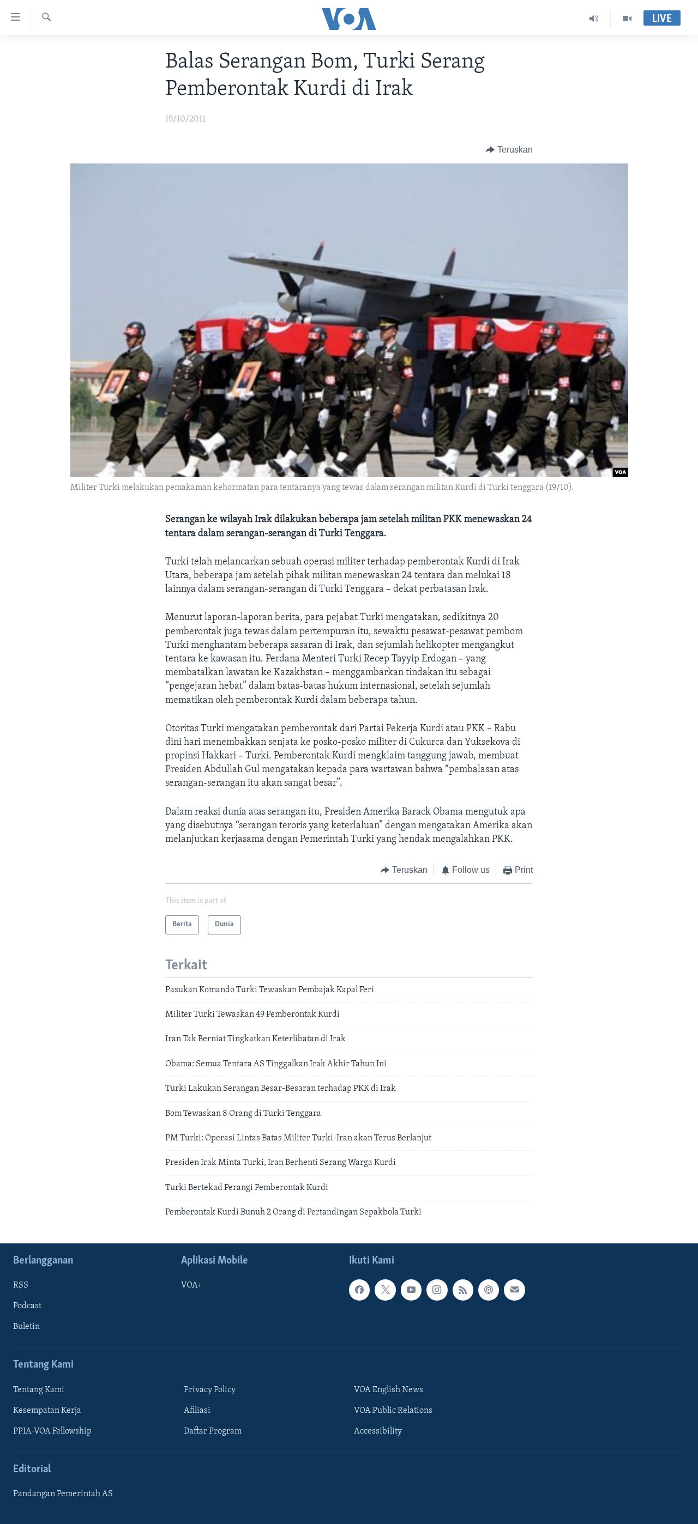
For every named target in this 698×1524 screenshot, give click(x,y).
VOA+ (191, 1285)
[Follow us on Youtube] (411, 1289)
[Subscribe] (514, 1289)
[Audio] (594, 18)
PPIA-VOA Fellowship (52, 1430)
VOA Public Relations (393, 1410)
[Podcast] (488, 1289)
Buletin (26, 1326)
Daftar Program (213, 1430)
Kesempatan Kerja (47, 1410)
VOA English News (388, 1389)
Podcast (27, 1306)
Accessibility (378, 1430)
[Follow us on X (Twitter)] (385, 1289)
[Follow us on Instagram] (436, 1289)
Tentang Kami (38, 1389)
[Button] (509, 150)
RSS (20, 1285)
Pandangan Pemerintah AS (63, 1494)
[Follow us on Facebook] (359, 1289)
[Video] (627, 18)
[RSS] (463, 1289)
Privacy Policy (210, 1389)
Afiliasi (197, 1410)
